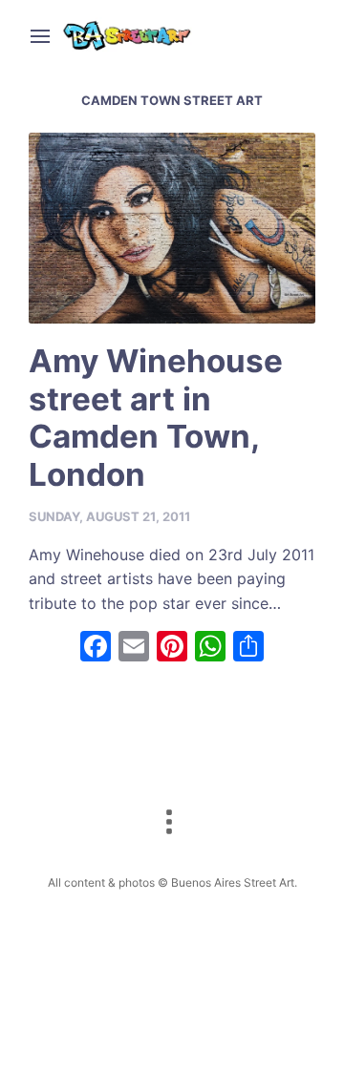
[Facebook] (95, 648)
